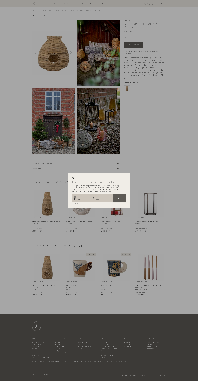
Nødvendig (80, 197)
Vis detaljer (75, 203)
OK (119, 198)
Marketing (98, 199)
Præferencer (99, 197)
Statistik (79, 199)
